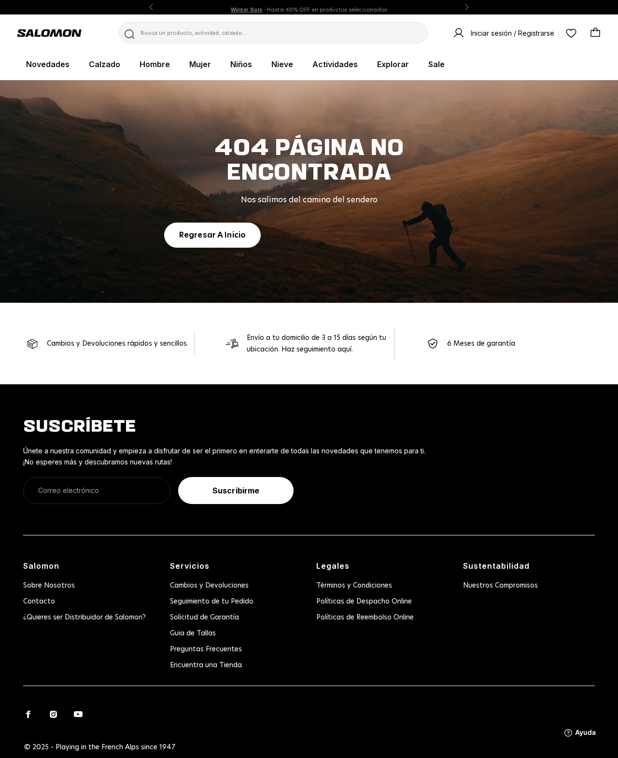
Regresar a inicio (212, 235)
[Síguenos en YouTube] (78, 714)
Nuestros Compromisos (500, 585)
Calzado (104, 64)
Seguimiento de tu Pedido (211, 601)
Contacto (39, 601)
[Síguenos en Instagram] (53, 714)
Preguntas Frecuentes (206, 649)
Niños (241, 64)
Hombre (155, 64)
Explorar (393, 64)
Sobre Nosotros (49, 585)
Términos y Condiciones (354, 585)
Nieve (282, 64)
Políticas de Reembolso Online (365, 617)
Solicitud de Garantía (204, 617)
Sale (436, 64)
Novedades (48, 64)
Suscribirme (235, 490)
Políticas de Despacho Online (364, 601)
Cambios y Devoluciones (209, 585)
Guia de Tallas (193, 633)
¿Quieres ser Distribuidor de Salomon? (84, 617)
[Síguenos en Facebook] (28, 714)
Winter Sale (246, 7)
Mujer (200, 64)
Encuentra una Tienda (206, 665)
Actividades (335, 64)
